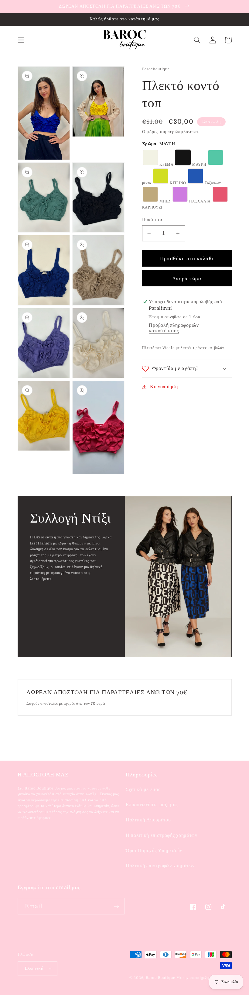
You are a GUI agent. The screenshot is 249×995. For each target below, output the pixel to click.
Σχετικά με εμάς (143, 789)
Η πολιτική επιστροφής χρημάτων (161, 835)
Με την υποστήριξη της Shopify (203, 978)
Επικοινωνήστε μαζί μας (152, 804)
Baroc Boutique (160, 978)
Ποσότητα (152, 219)
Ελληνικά (34, 968)
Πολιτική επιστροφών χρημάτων (160, 866)
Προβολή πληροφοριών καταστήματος (174, 328)
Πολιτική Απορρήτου (148, 820)
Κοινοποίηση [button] (164, 386)
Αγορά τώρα (186, 278)
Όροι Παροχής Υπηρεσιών (154, 850)
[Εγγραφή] (116, 906)
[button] (21, 40)
